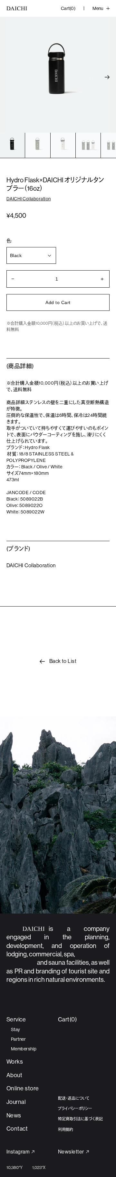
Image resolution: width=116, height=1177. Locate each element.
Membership (24, 1048)
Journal (16, 1102)
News (13, 1115)
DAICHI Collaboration (28, 198)
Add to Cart (57, 302)
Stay (15, 1029)
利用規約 (65, 1129)
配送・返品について (73, 1098)
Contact (17, 1128)
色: (9, 240)
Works (14, 1061)
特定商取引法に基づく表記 (80, 1119)
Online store (22, 1088)
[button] (107, 77)
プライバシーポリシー (75, 1108)
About (14, 1075)
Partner (18, 1039)
